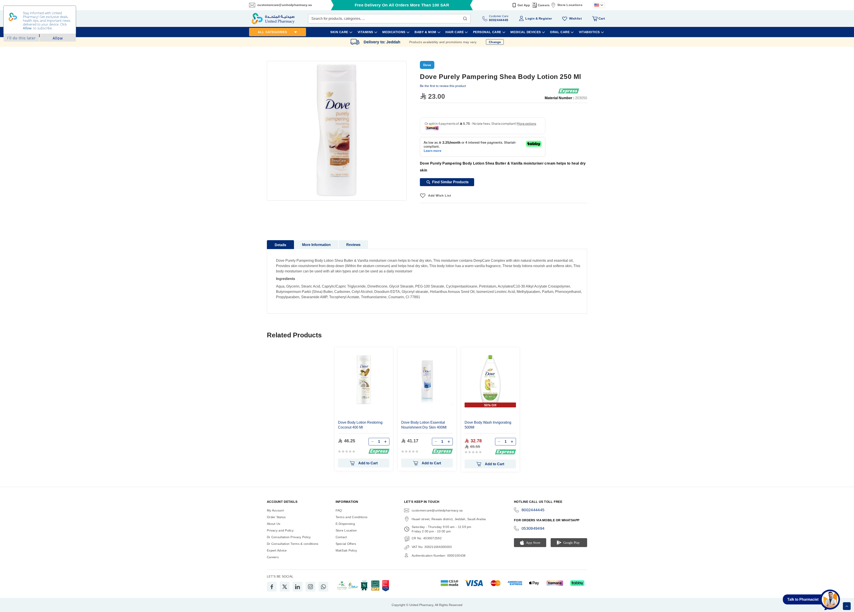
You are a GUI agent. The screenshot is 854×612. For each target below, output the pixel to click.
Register (545, 18)
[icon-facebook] (272, 587)
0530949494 (533, 528)
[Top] (847, 606)
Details (280, 245)
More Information (316, 245)
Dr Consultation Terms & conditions (292, 544)
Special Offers (346, 544)
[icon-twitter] (285, 587)
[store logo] (273, 18)
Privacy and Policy (280, 530)
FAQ (339, 510)
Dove (427, 65)
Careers (544, 5)
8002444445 (533, 510)
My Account (275, 510)
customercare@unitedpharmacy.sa (284, 5)
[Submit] (465, 17)
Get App (524, 5)
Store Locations (569, 5)
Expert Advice (277, 550)
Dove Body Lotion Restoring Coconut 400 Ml (360, 425)
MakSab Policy (346, 550)
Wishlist (575, 18)
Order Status (276, 517)
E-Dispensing (345, 523)
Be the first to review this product (443, 86)
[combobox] (389, 18)
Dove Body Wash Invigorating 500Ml (488, 425)
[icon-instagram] (310, 587)
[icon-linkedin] (297, 587)
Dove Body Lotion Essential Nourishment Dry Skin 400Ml (424, 425)
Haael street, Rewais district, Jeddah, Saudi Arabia (449, 519)
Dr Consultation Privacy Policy (289, 537)
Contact (341, 537)
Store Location (346, 530)
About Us (273, 523)
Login (529, 18)
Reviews (353, 245)
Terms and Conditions (352, 517)
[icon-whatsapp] (323, 587)
